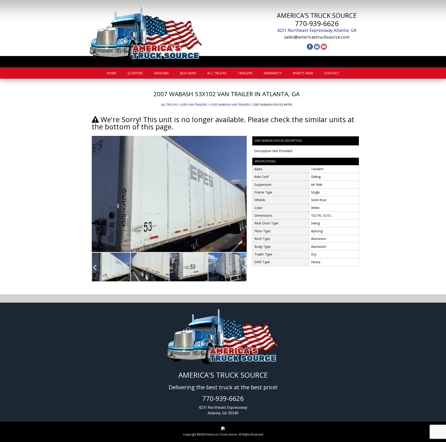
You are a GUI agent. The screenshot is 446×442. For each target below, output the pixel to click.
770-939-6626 (317, 23)
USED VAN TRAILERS (193, 104)
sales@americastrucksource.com (317, 37)
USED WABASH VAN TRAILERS (230, 104)
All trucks (169, 104)
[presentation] (94, 267)
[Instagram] (317, 46)
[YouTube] (324, 46)
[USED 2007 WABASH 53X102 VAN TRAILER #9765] (169, 193)
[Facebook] (310, 46)
